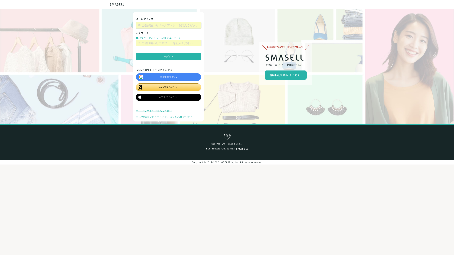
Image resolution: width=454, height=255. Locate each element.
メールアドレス (145, 19)
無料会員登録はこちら (285, 74)
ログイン (168, 56)
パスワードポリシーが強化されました (159, 38)
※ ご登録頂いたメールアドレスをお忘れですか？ (164, 116)
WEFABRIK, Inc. (230, 162)
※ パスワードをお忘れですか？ (154, 110)
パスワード (142, 33)
